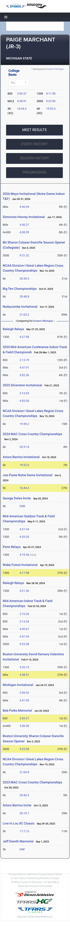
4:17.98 (50, 93)
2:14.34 (24, 621)
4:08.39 (24, 232)
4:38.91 (22, 101)
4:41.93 (24, 700)
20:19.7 (24, 813)
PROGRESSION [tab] (34, 172)
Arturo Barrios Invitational (21, 457)
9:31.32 (24, 255)
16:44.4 (22, 108)
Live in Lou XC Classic (18, 823)
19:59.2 (24, 424)
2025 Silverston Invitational (22, 385)
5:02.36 (24, 375)
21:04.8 (24, 772)
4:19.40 (24, 554)
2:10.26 (24, 614)
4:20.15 (24, 667)
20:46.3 (24, 795)
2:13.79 (24, 360)
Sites (22, 878)
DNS (22, 506)
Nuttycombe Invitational (20, 306)
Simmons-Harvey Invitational (24, 217)
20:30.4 (24, 278)
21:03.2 (24, 314)
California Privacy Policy (39, 874)
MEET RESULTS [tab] (34, 130)
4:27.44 (24, 529)
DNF (22, 849)
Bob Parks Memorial (17, 710)
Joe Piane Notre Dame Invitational (27, 475)
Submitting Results (37, 878)
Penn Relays (12, 547)
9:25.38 (24, 644)
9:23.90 (50, 101)
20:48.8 (24, 296)
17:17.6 (24, 831)
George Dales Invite (17, 498)
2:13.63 (24, 393)
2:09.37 (22, 93)
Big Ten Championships (20, 289)
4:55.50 (24, 400)
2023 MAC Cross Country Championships (32, 782)
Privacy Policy (16, 874)
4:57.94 (24, 636)
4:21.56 (24, 590)
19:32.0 (50, 108)
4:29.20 (24, 536)
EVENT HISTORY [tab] (34, 144)
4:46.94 (24, 207)
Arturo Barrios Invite (17, 805)
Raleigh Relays (13, 329)
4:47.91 (24, 367)
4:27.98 (24, 337)
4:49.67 (24, 629)
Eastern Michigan (55, 69)
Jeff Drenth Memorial (18, 841)
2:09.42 (24, 692)
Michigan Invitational (18, 685)
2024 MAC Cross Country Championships (32, 434)
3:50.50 (24, 726)
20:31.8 (24, 447)
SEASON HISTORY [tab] (34, 158)
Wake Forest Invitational (20, 565)
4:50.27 (24, 224)
